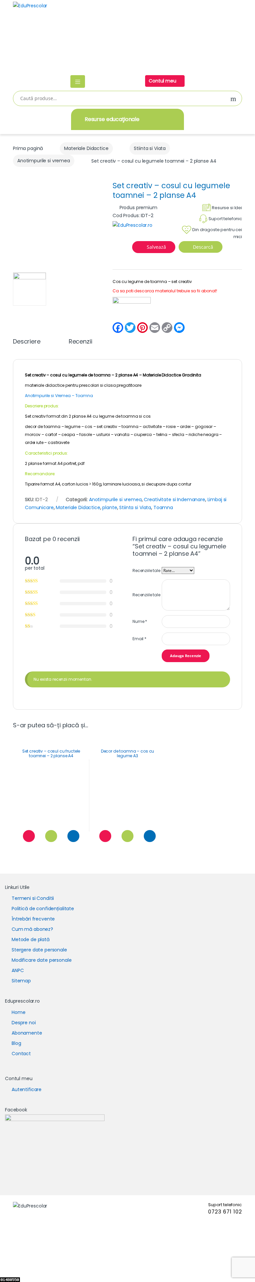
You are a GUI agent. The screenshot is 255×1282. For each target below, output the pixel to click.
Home (18, 1012)
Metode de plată (30, 939)
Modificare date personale (42, 960)
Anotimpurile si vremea (43, 160)
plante (109, 507)
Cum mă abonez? (32, 929)
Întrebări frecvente (33, 919)
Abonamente (27, 1033)
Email (139, 638)
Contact (21, 1053)
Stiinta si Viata (150, 148)
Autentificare (27, 1089)
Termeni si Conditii (33, 898)
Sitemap (21, 980)
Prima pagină (28, 148)
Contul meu (163, 80)
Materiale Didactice (86, 148)
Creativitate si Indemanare (174, 499)
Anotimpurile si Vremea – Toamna (59, 395)
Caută (233, 98)
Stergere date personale (39, 949)
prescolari (89, 385)
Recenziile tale (146, 570)
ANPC (18, 970)
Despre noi (24, 1022)
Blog (16, 1043)
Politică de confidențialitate (43, 908)
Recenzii (80, 342)
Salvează (156, 247)
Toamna (163, 507)
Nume (139, 621)
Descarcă (202, 247)
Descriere (27, 342)
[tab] (27, 345)
